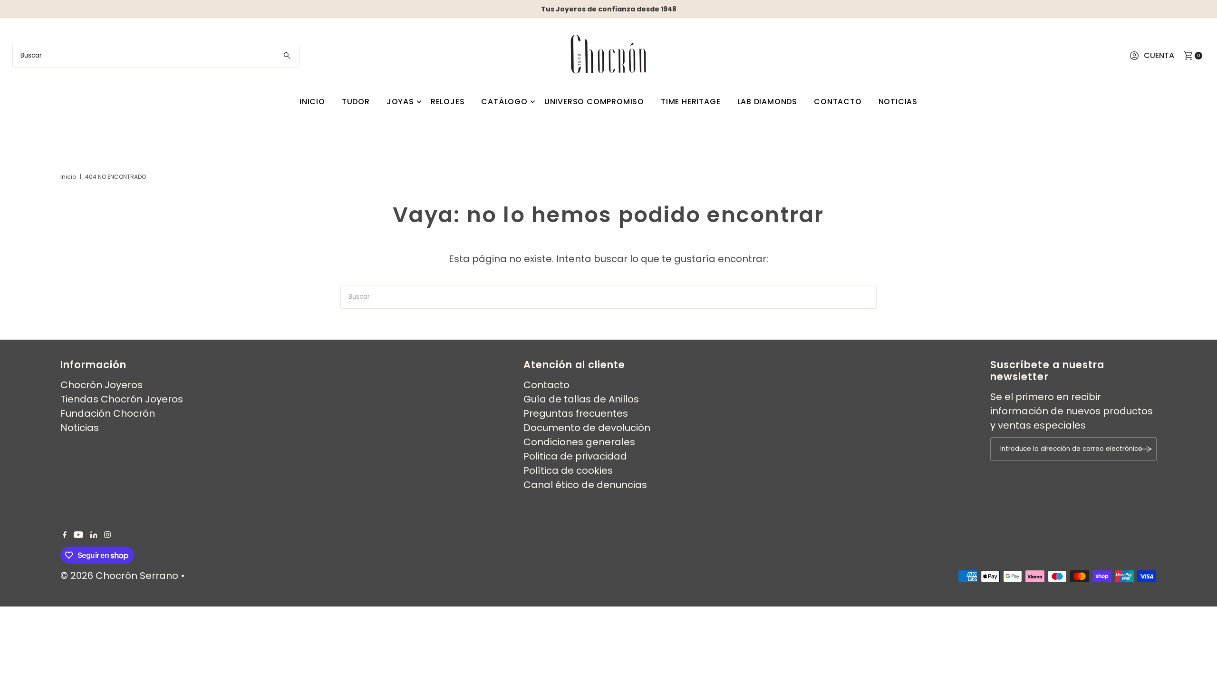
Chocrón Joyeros (101, 384)
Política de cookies (568, 470)
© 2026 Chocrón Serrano (120, 575)
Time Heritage (690, 101)
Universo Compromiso (594, 101)
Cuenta (1159, 55)
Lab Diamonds (767, 101)
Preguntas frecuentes (575, 413)
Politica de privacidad (575, 456)
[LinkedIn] (93, 535)
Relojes (448, 101)
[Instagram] (107, 535)
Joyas (400, 101)
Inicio (312, 101)
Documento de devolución (586, 427)
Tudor (356, 101)
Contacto (837, 101)
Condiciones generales (579, 442)
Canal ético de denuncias (585, 484)
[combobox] (156, 56)
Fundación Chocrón (107, 413)
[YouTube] (78, 535)
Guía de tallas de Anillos (581, 399)
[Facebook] (65, 535)
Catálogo (504, 101)
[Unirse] (1145, 449)
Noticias (898, 101)
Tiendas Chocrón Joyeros (121, 399)
